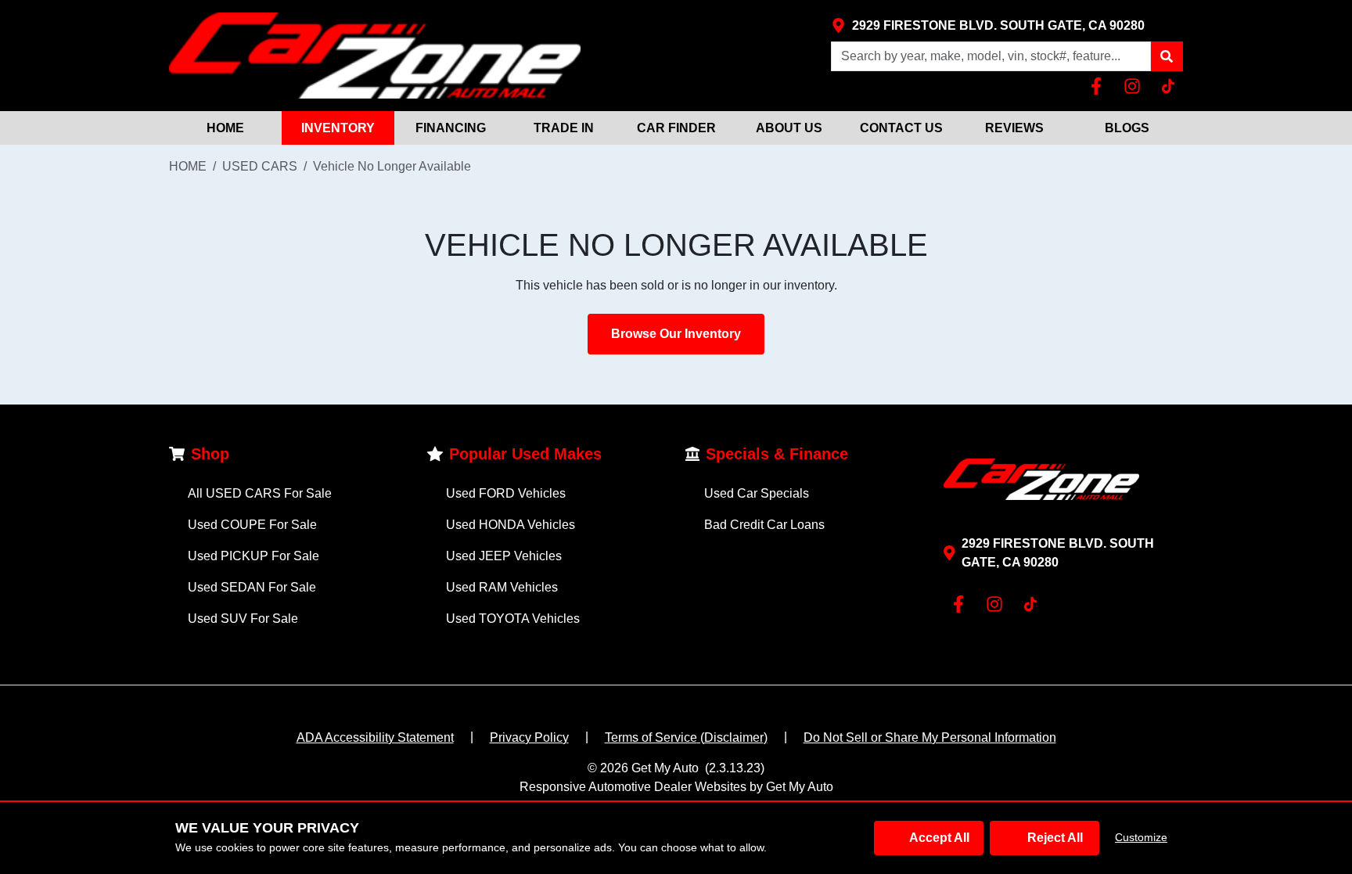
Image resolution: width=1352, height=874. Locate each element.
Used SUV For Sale (243, 618)
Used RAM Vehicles (502, 587)
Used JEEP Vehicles (504, 556)
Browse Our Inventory (676, 333)
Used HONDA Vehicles (510, 524)
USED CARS (259, 166)
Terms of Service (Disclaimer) (686, 737)
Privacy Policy (529, 737)
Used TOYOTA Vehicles (513, 618)
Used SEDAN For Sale (252, 587)
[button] (1166, 56)
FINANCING (450, 128)
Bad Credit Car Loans (764, 524)
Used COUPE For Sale (252, 524)
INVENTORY (338, 128)
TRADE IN (564, 128)
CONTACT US (901, 128)
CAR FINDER (676, 128)
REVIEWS (1014, 128)
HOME (225, 128)
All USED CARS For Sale (260, 493)
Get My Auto (665, 768)
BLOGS (1127, 128)
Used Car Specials (756, 493)
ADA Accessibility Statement (375, 737)
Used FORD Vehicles (506, 493)
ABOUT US (789, 128)
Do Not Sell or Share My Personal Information (930, 737)
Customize (1141, 837)
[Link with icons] (1099, 86)
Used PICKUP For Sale (253, 556)
